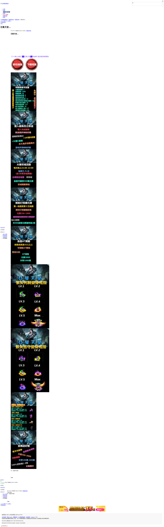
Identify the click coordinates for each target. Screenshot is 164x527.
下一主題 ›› (8, 20)
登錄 (4, 10)
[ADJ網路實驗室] (5, 3)
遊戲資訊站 (11, 19)
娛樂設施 (5, 15)
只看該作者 (28, 30)
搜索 (4, 13)
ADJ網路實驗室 (4, 19)
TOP (12, 477)
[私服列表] (17, 19)
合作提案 (4, 517)
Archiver (33, 517)
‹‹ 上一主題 (3, 20)
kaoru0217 (3, 227)
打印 (2, 23)
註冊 (4, 9)
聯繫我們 (15, 517)
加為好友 (5, 236)
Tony (3, 479)
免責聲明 (28, 517)
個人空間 (5, 234)
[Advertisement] (21, 47)
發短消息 (5, 235)
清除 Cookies (9, 517)
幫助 (4, 17)
